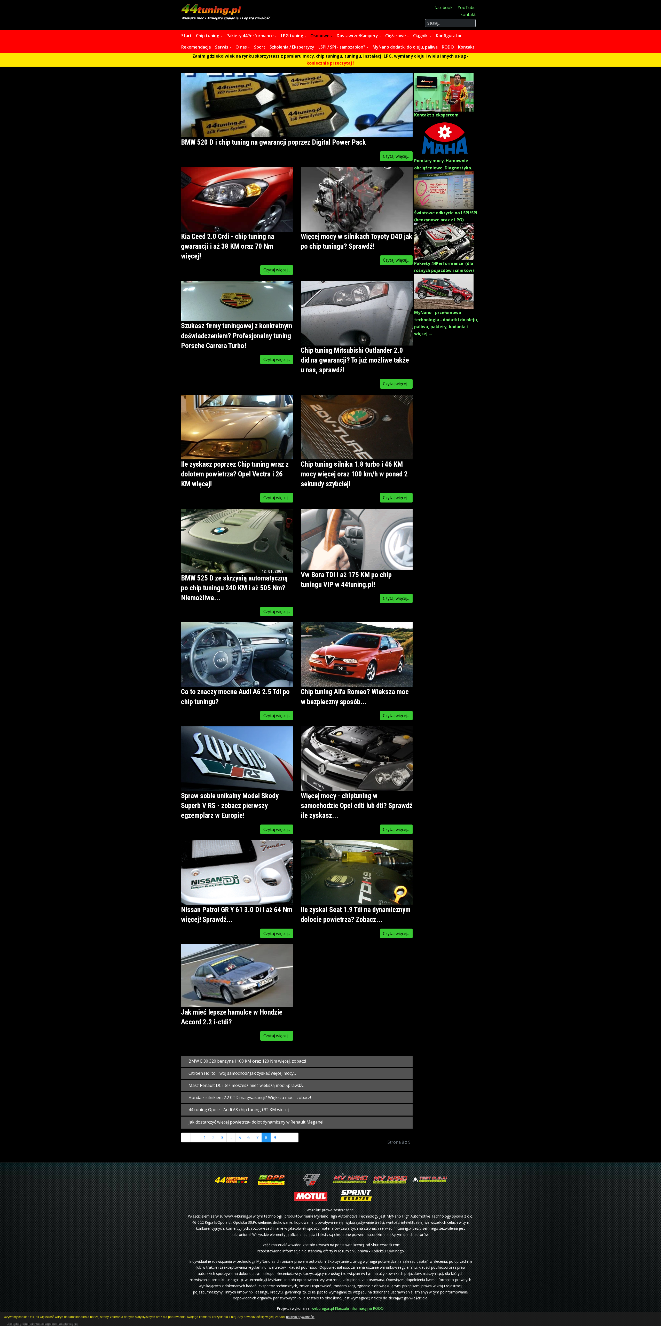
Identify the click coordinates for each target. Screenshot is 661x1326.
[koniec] (293, 1137)
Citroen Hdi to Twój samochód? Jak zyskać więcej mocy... (241, 1073)
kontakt (468, 14)
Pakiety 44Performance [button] (250, 35)
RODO (448, 47)
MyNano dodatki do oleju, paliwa (405, 47)
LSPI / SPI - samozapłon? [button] (341, 47)
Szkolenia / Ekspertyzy (292, 47)
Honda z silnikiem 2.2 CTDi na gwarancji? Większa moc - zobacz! (249, 1097)
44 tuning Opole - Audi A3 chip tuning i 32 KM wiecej (238, 1109)
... (231, 1137)
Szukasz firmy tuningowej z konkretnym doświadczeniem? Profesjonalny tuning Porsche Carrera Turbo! (236, 336)
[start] (186, 1137)
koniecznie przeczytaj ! (330, 63)
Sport (259, 47)
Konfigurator (449, 35)
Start (186, 35)
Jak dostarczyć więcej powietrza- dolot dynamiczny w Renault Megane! (255, 1122)
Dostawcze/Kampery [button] (357, 35)
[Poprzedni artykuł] (195, 1137)
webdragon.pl (322, 1308)
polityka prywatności (300, 1317)
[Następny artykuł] (284, 1137)
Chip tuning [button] (207, 35)
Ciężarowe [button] (395, 35)
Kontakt (466, 47)
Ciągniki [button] (421, 35)
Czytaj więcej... (396, 156)
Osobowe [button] (319, 35)
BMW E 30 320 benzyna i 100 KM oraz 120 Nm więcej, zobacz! (246, 1061)
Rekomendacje (196, 47)
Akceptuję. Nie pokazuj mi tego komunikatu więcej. (42, 1323)
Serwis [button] (221, 47)
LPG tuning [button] (292, 35)
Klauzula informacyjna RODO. (359, 1308)
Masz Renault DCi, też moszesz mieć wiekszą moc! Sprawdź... (245, 1085)
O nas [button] (241, 47)
